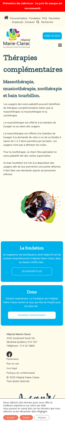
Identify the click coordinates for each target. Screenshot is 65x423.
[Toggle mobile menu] (60, 44)
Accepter (10, 417)
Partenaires (12, 359)
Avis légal (11, 368)
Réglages (42, 411)
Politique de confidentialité (20, 372)
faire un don (52, 35)
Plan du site (12, 363)
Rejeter (26, 417)
